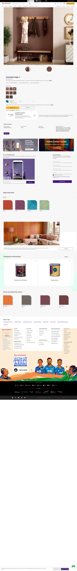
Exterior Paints (41, 342)
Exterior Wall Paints (27, 322)
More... (36, 6)
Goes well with (8, 193)
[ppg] (46, 392)
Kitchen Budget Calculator (18, 348)
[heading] (12, 83)
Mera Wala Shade (29, 332)
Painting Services (16, 330)
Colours (6, 6)
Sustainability (25, 6)
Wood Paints (45, 322)
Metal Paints (52, 322)
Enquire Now (62, 181)
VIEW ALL (66, 256)
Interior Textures (17, 322)
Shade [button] (9, 197)
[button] (61, 4)
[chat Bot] (73, 566)
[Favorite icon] (35, 261)
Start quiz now (55, 148)
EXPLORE (66, 248)
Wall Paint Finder (29, 335)
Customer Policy (66, 343)
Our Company (58, 6)
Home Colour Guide (29, 330)
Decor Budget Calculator (18, 346)
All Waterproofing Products (55, 331)
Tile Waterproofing (54, 341)
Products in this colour (12, 256)
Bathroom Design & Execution (18, 337)
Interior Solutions (16, 332)
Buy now (27, 107)
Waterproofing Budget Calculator (19, 344)
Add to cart (12, 107)
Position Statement (67, 350)
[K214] (49, 69)
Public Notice (66, 353)
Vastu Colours (29, 340)
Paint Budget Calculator (17, 343)
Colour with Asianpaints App (31, 342)
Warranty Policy (66, 347)
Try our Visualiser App (8, 154)
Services (14, 6)
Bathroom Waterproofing (55, 333)
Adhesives (6, 324)
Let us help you (57, 154)
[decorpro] (32, 392)
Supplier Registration (67, 334)
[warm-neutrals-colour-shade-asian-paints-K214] (38, 36)
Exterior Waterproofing (54, 339)
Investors (63, 6)
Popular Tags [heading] (6, 319)
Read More (6, 133)
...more (50, 80)
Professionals (31, 6)
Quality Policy (66, 349)
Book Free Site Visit (70, 3)
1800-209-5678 (7, 333)
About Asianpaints (66, 328)
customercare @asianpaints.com (7, 335)
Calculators (20, 6)
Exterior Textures (37, 322)
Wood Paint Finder (29, 337)
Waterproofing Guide (54, 343)
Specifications (8, 124)
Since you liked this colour (12, 292)
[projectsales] (38, 392)
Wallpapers (40, 334)
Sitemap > (63, 397)
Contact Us (65, 339)
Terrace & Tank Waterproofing (55, 334)
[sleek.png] (17, 392)
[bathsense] (25, 392)
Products (10, 6)
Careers (68, 6)
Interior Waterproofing (54, 338)
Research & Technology (67, 332)
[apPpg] (53, 392)
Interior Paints (41, 331)
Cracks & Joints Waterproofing (55, 336)
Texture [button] (4, 197)
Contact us (72, 6)
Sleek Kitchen (16, 335)
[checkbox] (53, 175)
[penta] (60, 392)
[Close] (75, 569)
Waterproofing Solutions (63, 322)
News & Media (66, 335)
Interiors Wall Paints (8, 322)
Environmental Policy (67, 346)
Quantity (20, 101)
